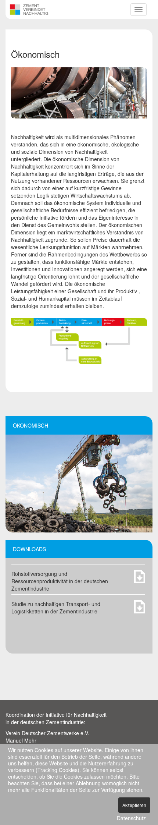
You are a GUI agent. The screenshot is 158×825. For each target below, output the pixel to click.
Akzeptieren (134, 805)
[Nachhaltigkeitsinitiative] (29, 8)
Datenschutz (131, 818)
